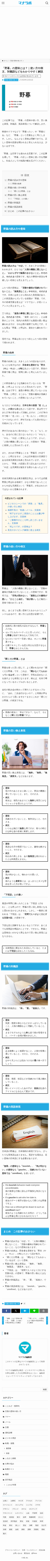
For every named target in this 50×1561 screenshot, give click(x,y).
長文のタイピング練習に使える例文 (24, 530)
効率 (24, 1517)
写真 (4, 1517)
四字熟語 (8, 1480)
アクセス (29, 1501)
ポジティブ (33, 1509)
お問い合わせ (17, 1553)
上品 (27, 1513)
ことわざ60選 (11, 1485)
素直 (10, 1529)
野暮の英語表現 (15, 207)
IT (24, 1304)
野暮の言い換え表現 (17, 195)
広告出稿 (42, 1550)
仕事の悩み (9, 1464)
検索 (45, 1389)
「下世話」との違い (20, 199)
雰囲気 (36, 1529)
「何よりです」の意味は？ (20, 527)
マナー (8, 1417)
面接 (7, 1453)
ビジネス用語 (10, 1438)
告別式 (5, 1521)
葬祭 (23, 1529)
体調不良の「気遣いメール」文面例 (24, 510)
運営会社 (27, 1553)
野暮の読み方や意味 (17, 180)
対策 (27, 1521)
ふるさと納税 (10, 1458)
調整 (29, 1529)
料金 (4, 1525)
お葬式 (13, 1501)
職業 (7, 1474)
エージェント (7, 1505)
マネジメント (7, 1513)
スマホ (37, 1505)
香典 (43, 1529)
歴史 (24, 1525)
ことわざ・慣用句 (12, 1406)
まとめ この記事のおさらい (21, 211)
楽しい (17, 1525)
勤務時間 (32, 1517)
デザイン (6, 1509)
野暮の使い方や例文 (17, 188)
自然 (16, 1529)
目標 (4, 1529)
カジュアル (19, 1505)
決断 (30, 1525)
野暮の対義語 (14, 203)
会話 (41, 1513)
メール (8, 1422)
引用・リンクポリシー (29, 1550)
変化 (21, 1521)
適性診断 (8, 1433)
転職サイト (9, 1469)
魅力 (4, 1533)
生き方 (44, 1525)
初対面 (11, 1517)
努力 (18, 1517)
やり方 (20, 1501)
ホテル (24, 1509)
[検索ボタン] (47, 3)
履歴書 (8, 1448)
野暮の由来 (16, 184)
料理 (41, 1521)
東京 (10, 1525)
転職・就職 (9, 1443)
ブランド (15, 1509)
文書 (7, 1427)
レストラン (19, 1513)
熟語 (36, 1525)
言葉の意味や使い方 (11, 80)
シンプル (29, 1505)
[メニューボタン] (3, 3)
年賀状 (34, 1521)
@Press (34, 1553)
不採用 (34, 1513)
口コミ (40, 1517)
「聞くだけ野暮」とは (21, 191)
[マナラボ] (25, 3)
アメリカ (38, 1501)
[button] (6, 1311)
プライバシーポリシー (12, 1550)
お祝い (5, 1501)
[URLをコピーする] (43, 1311)
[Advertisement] (25, 32)
